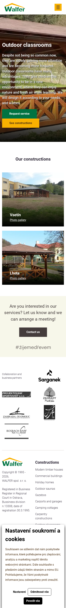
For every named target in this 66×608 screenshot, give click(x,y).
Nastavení (19, 592)
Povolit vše (33, 601)
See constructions (20, 123)
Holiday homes (44, 482)
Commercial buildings (48, 476)
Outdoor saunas (45, 488)
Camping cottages (46, 507)
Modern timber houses (49, 469)
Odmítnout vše (39, 592)
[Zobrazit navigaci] (58, 7)
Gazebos (40, 495)
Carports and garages (48, 501)
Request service (19, 113)
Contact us (33, 332)
